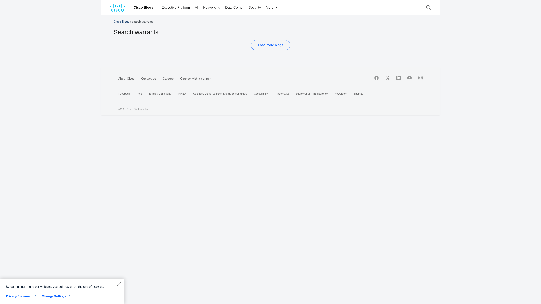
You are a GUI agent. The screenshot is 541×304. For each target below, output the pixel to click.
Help (139, 93)
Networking (211, 7)
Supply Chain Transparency (312, 93)
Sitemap (358, 93)
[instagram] (420, 78)
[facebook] (376, 78)
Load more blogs (270, 45)
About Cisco (126, 78)
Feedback (124, 93)
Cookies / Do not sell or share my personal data (220, 93)
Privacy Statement (19, 296)
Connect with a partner (195, 78)
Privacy (182, 93)
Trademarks (282, 93)
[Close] (119, 284)
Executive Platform (176, 7)
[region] (62, 291)
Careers (168, 78)
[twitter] (387, 78)
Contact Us (148, 78)
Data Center (234, 7)
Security (255, 7)
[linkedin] (398, 78)
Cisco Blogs (143, 7)
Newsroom (341, 93)
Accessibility (261, 93)
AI (196, 7)
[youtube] (409, 78)
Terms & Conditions (160, 93)
